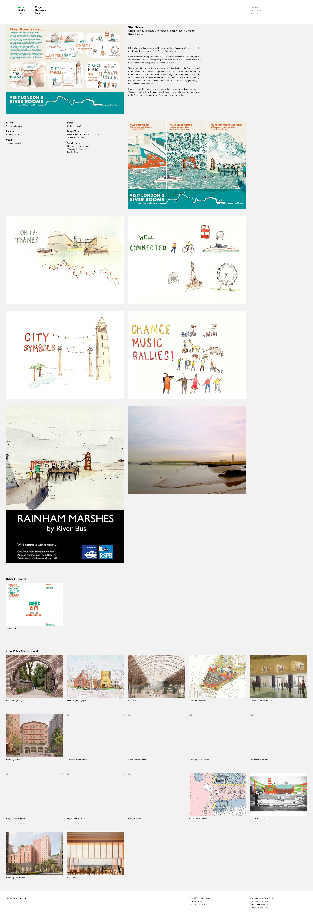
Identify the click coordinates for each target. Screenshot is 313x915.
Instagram (269, 904)
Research (40, 10)
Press (265, 901)
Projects (40, 7)
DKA (10, 12)
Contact (254, 7)
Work (21, 7)
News (21, 13)
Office (259, 901)
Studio (21, 10)
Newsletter (256, 10)
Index (38, 13)
